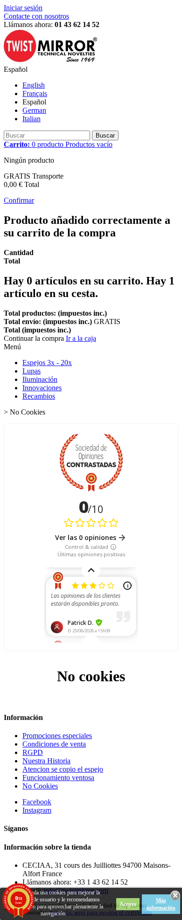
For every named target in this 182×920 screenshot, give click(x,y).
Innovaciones (42, 388)
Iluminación (39, 379)
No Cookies (40, 786)
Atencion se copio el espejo (62, 769)
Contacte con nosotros (36, 16)
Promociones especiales (57, 736)
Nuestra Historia (46, 761)
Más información (161, 904)
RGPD (32, 752)
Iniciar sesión (23, 8)
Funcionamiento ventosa (58, 778)
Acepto (127, 904)
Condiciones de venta (54, 744)
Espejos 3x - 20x (47, 363)
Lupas (31, 371)
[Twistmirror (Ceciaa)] (50, 61)
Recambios (38, 396)
